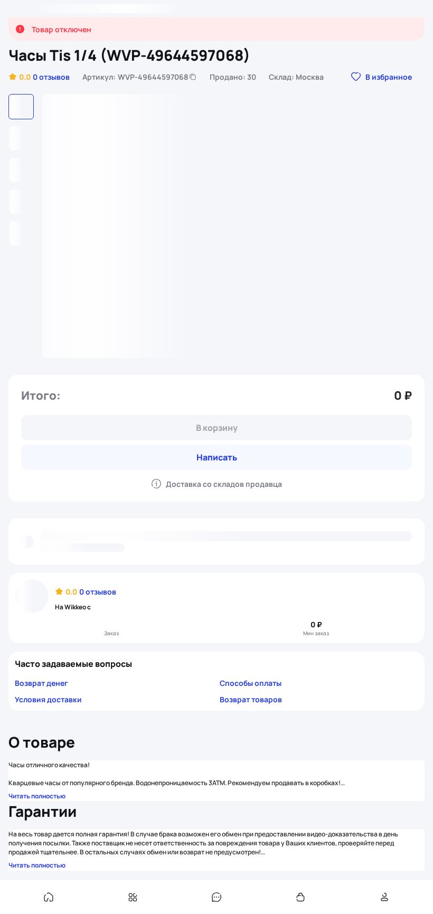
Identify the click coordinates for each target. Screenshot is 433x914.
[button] (39, 76)
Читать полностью (36, 795)
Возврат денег (41, 683)
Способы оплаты (250, 683)
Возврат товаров (251, 699)
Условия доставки (48, 699)
